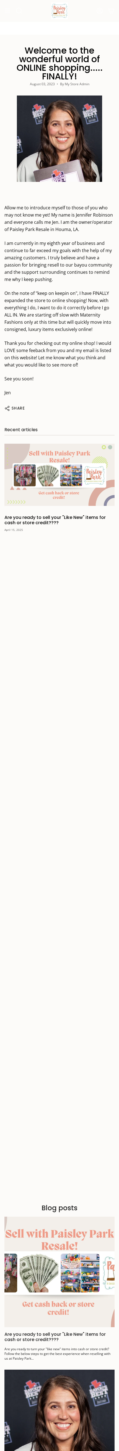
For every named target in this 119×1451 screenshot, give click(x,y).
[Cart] (111, 10)
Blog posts (59, 1207)
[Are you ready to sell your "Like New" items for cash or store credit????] (59, 475)
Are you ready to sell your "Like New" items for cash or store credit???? (55, 520)
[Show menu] (7, 10)
